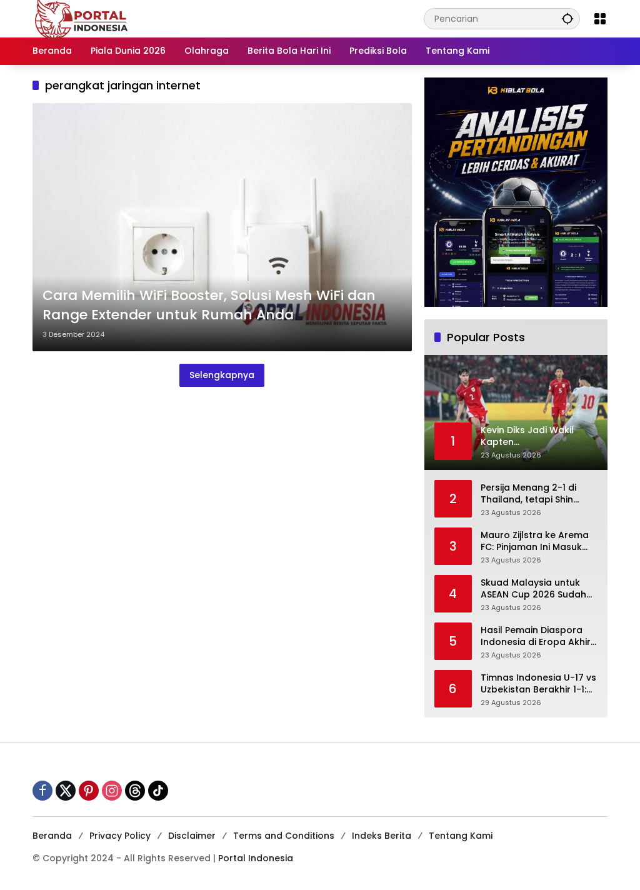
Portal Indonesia (255, 858)
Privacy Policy (120, 835)
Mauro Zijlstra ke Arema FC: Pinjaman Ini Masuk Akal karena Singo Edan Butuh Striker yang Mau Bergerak (535, 541)
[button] (567, 18)
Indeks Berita (381, 835)
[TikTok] (158, 791)
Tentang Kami (460, 835)
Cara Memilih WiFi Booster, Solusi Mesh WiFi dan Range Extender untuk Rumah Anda (209, 305)
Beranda (52, 835)
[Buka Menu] (600, 18)
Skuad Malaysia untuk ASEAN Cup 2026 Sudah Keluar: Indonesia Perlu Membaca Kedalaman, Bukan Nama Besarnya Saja (533, 589)
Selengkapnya (221, 375)
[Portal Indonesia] (81, 18)
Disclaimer (192, 835)
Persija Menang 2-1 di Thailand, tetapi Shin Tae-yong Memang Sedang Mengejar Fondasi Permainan (528, 494)
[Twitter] (66, 791)
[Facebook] (42, 791)
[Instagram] (112, 791)
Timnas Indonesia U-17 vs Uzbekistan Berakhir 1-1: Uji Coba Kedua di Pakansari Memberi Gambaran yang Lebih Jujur (538, 684)
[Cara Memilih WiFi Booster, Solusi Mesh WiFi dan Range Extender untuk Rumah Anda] (222, 227)
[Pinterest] (89, 791)
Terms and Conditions (283, 835)
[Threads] (135, 791)
